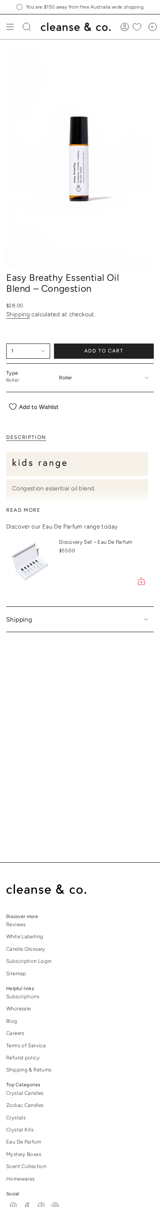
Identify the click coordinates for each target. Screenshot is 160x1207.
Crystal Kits (20, 1130)
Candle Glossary (25, 949)
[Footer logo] (51, 890)
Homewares (20, 1179)
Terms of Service (26, 1045)
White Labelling (24, 936)
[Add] (141, 581)
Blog (11, 1021)
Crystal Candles (25, 1093)
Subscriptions (22, 996)
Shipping (18, 314)
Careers (15, 1033)
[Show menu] (10, 27)
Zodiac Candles (24, 1105)
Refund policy (23, 1058)
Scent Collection (26, 1166)
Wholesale (18, 1008)
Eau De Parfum (23, 1142)
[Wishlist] (137, 27)
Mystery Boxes (23, 1154)
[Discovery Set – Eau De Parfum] (29, 563)
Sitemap (16, 973)
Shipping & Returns (29, 1070)
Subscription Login (29, 961)
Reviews (16, 924)
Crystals (16, 1118)
